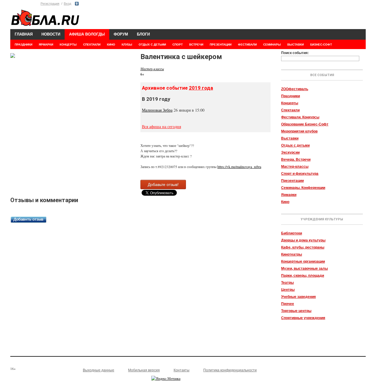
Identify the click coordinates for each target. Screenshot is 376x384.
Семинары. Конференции (303, 188)
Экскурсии (290, 152)
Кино (285, 202)
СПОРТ (177, 44)
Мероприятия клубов (299, 131)
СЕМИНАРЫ (272, 44)
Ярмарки (288, 195)
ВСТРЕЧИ (196, 44)
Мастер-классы (294, 167)
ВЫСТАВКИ (295, 44)
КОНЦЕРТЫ (68, 44)
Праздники (290, 96)
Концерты (289, 103)
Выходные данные (98, 370)
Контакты (181, 370)
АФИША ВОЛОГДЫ (87, 34)
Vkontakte (77, 4)
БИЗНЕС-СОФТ (321, 44)
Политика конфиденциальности (230, 370)
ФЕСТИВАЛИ (247, 44)
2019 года (201, 88)
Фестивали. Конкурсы (300, 117)
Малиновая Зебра (157, 110)
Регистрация (50, 3)
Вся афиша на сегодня (161, 126)
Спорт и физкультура (299, 174)
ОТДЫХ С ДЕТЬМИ (152, 44)
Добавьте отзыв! (163, 184)
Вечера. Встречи (295, 159)
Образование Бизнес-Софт (304, 124)
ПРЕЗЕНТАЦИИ (220, 44)
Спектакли (290, 110)
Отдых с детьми (295, 145)
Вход (67, 3)
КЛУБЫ (127, 44)
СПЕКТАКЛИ (91, 44)
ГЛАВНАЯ (24, 34)
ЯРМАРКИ (46, 44)
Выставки (289, 138)
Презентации (292, 181)
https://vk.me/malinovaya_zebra (239, 166)
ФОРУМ (121, 34)
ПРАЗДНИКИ (23, 44)
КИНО (111, 44)
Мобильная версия (144, 370)
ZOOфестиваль (294, 89)
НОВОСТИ (50, 34)
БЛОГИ (143, 34)
